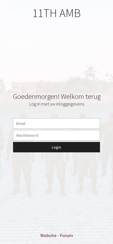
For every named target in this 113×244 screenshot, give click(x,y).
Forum (66, 235)
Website (48, 235)
